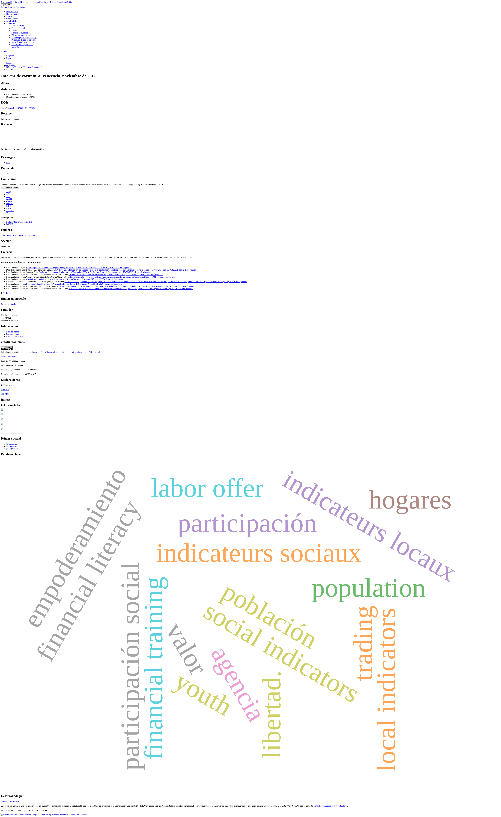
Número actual (12, 12)
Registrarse (10, 56)
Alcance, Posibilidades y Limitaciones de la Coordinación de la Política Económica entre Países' (98, 286)
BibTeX (9, 224)
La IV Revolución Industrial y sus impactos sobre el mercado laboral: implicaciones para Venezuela (95, 270)
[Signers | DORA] (5, 390)
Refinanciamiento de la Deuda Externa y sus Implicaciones (93, 277)
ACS (8, 194)
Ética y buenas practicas (21, 35)
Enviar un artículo (8, 304)
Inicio (8, 62)
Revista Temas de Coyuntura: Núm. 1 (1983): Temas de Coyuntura (165, 289)
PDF (8, 163)
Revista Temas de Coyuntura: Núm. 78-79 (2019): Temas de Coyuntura (122, 272)
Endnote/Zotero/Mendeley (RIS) (19, 222)
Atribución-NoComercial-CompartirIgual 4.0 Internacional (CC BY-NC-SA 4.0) (67, 352)
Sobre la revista (17, 26)
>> (10, 293)
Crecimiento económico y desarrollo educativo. (45, 279)
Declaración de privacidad (22, 44)
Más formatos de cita (10, 187)
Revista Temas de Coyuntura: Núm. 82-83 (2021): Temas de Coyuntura (217, 281)
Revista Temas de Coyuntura (13, 7)
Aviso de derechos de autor (22, 42)
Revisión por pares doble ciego (24, 37)
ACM (8, 192)
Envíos (14, 30)
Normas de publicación (21, 33)
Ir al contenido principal (11, 2)
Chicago (9, 201)
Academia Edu (12, 21)
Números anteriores (14, 14)
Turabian (10, 211)
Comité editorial (18, 28)
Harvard (9, 203)
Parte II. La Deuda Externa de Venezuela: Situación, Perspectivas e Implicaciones (103, 289)
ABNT (9, 199)
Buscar (4, 51)
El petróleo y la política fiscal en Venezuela (44, 284)
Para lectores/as (12, 332)
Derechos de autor (8, 356)
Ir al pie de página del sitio (61, 2)
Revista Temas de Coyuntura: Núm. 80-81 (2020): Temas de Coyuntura (166, 270)
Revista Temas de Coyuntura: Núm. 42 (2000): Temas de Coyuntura (95, 279)
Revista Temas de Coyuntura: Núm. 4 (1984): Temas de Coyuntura (147, 277)
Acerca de (10, 23)
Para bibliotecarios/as (15, 336)
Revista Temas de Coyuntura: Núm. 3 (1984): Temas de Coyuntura (135, 274)
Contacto (15, 47)
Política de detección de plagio (24, 40)
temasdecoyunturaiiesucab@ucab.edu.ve (330, 806)
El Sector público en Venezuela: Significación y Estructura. (50, 267)
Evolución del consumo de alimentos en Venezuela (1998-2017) (65, 272)
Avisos (9, 16)
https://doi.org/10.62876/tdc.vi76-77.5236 (18, 108)
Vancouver (10, 213)
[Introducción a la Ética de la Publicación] (5, 394)
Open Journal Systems (10, 801)
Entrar (8, 58)
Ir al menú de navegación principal (35, 2)
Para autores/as (12, 334)
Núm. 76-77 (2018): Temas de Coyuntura (23, 67)
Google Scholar (12, 19)
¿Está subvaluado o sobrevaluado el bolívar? (87, 274)
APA (8, 196)
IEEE (8, 206)
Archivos (10, 65)
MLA (8, 208)
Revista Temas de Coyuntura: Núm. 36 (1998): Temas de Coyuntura (167, 286)
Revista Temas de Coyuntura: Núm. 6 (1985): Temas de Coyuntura (104, 267)
